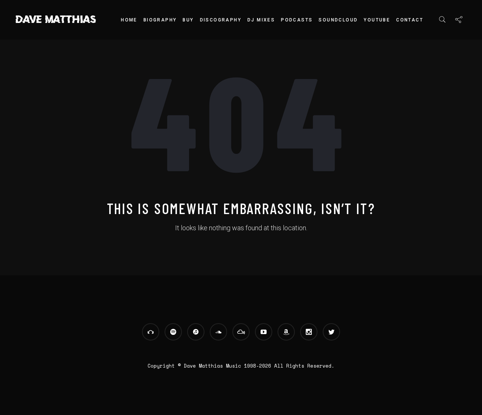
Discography (220, 20)
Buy (188, 20)
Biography (160, 20)
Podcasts (297, 20)
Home (129, 20)
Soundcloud (338, 20)
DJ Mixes (261, 20)
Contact (409, 20)
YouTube (377, 20)
